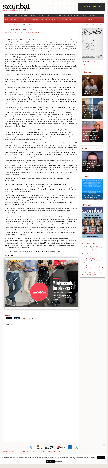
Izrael (37, 32)
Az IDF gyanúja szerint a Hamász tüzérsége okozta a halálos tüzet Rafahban (92, 261)
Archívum (14, 24)
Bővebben (58, 461)
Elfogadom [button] (101, 458)
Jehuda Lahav (12, 32)
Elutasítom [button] (50, 461)
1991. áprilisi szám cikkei (89, 61)
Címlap (6, 24)
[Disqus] (41, 355)
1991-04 (12, 324)
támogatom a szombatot (91, 7)
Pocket (24, 318)
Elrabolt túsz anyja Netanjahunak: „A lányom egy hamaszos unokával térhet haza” (92, 249)
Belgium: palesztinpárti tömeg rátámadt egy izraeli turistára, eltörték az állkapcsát (92, 268)
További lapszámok (87, 65)
